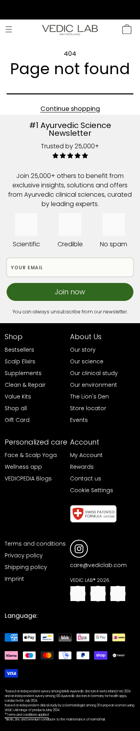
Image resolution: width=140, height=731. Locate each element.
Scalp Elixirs (20, 361)
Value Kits (18, 396)
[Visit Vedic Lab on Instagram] (79, 548)
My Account (86, 455)
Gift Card (17, 420)
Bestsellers (19, 350)
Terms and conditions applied (27, 715)
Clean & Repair (25, 385)
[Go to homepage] (70, 29)
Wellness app (23, 467)
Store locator (88, 408)
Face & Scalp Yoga (31, 455)
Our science (86, 361)
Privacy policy (24, 555)
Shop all (16, 408)
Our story (83, 350)
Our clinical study (94, 373)
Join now (70, 292)
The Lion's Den (89, 396)
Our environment (93, 385)
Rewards (82, 467)
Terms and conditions (35, 544)
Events (79, 420)
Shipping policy (26, 567)
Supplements (23, 373)
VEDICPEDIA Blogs (28, 478)
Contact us (85, 478)
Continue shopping (70, 108)
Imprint (14, 579)
